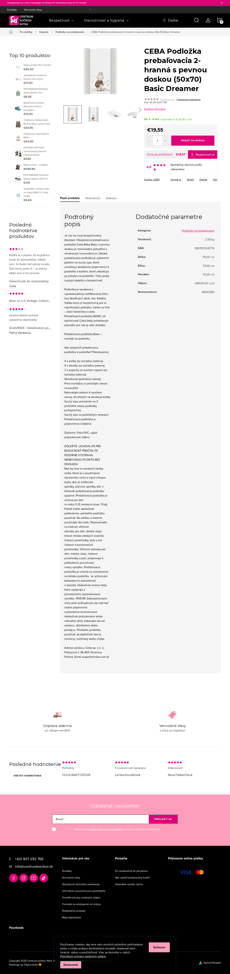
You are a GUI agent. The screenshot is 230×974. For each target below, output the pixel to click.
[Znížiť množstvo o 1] (150, 140)
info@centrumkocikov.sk (34, 866)
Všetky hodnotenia (28, 775)
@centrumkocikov (43, 878)
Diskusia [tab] (111, 198)
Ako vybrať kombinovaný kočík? (132, 877)
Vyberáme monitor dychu (129, 884)
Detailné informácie (154, 109)
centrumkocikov (23, 878)
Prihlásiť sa (163, 819)
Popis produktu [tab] (70, 198)
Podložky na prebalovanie (198, 231)
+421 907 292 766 (29, 858)
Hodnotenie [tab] (92, 198)
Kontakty (12, 9)
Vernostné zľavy (33, 9)
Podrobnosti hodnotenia (189, 99)
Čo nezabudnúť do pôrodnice (131, 871)
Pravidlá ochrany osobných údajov (81, 897)
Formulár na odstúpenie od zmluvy (81, 904)
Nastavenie (70, 965)
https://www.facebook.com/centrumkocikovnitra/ (13, 878)
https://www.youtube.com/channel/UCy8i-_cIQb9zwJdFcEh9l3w (33, 878)
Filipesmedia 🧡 (33, 964)
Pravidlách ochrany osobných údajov (83, 956)
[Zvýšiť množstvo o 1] (165, 140)
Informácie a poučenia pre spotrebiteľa (83, 891)
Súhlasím (159, 947)
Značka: (152, 179)
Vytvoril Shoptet (212, 962)
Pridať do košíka (193, 140)
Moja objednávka (71, 917)
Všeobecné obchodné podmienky (81, 884)
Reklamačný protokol (73, 911)
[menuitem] (61, 20)
